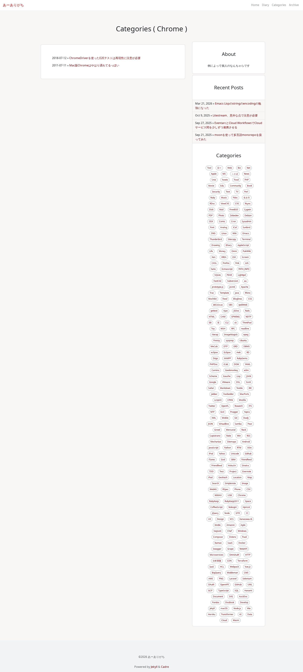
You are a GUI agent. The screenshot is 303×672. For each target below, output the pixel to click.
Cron (233, 221)
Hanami (248, 590)
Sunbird (246, 227)
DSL (238, 382)
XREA (223, 257)
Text (228, 191)
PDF (211, 215)
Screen (245, 257)
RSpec (225, 489)
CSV (248, 489)
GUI (222, 411)
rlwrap (215, 334)
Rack (243, 429)
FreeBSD (234, 209)
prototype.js (217, 286)
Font (212, 227)
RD (248, 352)
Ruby (212, 197)
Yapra (247, 411)
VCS (232, 519)
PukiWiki (247, 251)
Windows (242, 530)
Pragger (234, 411)
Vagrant (217, 530)
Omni (234, 251)
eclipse (214, 352)
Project (233, 471)
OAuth (211, 584)
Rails (247, 310)
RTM (239, 447)
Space (248, 501)
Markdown (225, 388)
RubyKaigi (214, 501)
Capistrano (215, 435)
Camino (215, 370)
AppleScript (243, 245)
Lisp (238, 376)
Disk (211, 209)
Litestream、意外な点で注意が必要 (235, 115)
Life (211, 251)
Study (246, 417)
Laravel (233, 578)
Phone (237, 489)
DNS (213, 233)
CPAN (230, 400)
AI (240, 614)
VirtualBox (224, 423)
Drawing (215, 245)
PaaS (244, 536)
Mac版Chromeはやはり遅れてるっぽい (94, 65)
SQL (236, 590)
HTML (212, 316)
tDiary (229, 245)
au (245, 280)
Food (236, 179)
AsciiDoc (243, 596)
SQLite (217, 274)
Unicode (235, 453)
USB (230, 495)
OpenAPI (224, 584)
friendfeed (246, 459)
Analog (223, 227)
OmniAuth (234, 554)
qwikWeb (242, 304)
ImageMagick (230, 334)
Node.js (237, 608)
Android (246, 441)
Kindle (218, 525)
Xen (213, 257)
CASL (214, 263)
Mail (221, 209)
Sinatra (245, 465)
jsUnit (232, 286)
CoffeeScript (216, 507)
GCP (210, 590)
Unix (214, 179)
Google (212, 382)
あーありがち (13, 5)
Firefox (226, 263)
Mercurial (230, 429)
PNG (221, 578)
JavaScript (213, 447)
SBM (233, 459)
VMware (226, 382)
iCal (235, 227)
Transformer (227, 614)
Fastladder (228, 394)
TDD (211, 471)
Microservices (216, 554)
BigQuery (216, 572)
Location (237, 477)
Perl (246, 191)
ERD (236, 346)
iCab (226, 364)
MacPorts (244, 394)
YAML (247, 364)
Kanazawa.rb (246, 519)
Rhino (247, 292)
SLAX (248, 382)
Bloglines (237, 298)
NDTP (248, 316)
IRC (250, 388)
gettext (214, 310)
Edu (222, 185)
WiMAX (218, 495)
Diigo (215, 358)
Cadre (165, 667)
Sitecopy (232, 239)
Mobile (225, 417)
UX (209, 519)
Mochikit (212, 298)
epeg (245, 334)
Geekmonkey (231, 370)
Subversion (232, 280)
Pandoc (215, 602)
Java (237, 292)
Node (227, 513)
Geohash (222, 477)
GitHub (238, 584)
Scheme (213, 376)
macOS (224, 608)
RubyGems (242, 358)
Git (235, 417)
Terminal (246, 239)
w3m (246, 370)
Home (255, 5)
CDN (229, 560)
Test (222, 471)
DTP (226, 346)
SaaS (230, 542)
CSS (250, 298)
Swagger (217, 548)
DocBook (229, 602)
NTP (212, 411)
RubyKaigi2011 (232, 501)
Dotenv (232, 536)
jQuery (215, 513)
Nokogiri (232, 507)
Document (218, 596)
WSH (223, 328)
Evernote (246, 471)
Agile (243, 525)
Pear (250, 423)
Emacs (246, 233)
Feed (225, 298)
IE (218, 322)
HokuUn (232, 465)
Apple (214, 173)
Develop (244, 602)
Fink (237, 263)
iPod (211, 453)
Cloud (224, 620)
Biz (239, 167)
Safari (211, 388)
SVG (231, 596)
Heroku (211, 614)
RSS (248, 435)
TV (237, 191)
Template (224, 292)
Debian (248, 215)
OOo (249, 447)
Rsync (248, 203)
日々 (219, 167)
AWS (210, 578)
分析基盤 (217, 560)
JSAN (248, 376)
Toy (213, 328)
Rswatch (239, 405)
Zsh (234, 257)
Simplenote (230, 483)
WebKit (213, 489)
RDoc (212, 203)
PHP (247, 179)
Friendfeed (216, 465)
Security (216, 191)
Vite (249, 608)
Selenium (247, 578)
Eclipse (227, 352)
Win (239, 435)
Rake (228, 435)
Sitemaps (231, 441)
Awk (239, 352)
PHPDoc (214, 364)
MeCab (214, 346)
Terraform (243, 560)
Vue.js (248, 566)
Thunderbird (216, 239)
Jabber (214, 394)
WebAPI (243, 548)
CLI (226, 322)
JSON (210, 423)
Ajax (225, 310)
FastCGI (217, 280)
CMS (246, 572)
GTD (238, 513)
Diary (265, 5)
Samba (238, 423)
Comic (222, 221)
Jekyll (212, 608)
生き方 (247, 197)
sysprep (230, 340)
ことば (235, 173)
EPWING (235, 316)
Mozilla (242, 400)
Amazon (231, 525)
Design (220, 519)
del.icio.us (218, 304)
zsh (246, 263)
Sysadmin (246, 221)
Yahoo (222, 453)
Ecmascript (227, 269)
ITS (250, 405)
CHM (223, 316)
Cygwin (247, 209)
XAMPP (227, 358)
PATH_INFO (243, 269)
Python (227, 447)
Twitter (211, 405)
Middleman (232, 572)
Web (229, 167)
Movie (211, 185)
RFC (233, 328)
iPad (210, 477)
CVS (237, 203)
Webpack (234, 566)
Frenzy (216, 340)
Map (249, 477)
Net (248, 167)
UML (250, 584)
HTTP (247, 554)
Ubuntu (243, 340)
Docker (241, 542)
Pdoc (235, 197)
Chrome (242, 495)
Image (245, 483)
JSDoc (236, 310)
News (246, 173)
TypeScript (223, 590)
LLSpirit (217, 400)
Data (249, 614)
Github (248, 453)
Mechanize (215, 441)
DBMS (247, 346)
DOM (236, 364)
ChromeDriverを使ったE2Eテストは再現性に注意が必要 (105, 58)
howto (225, 179)
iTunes (212, 459)
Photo (221, 215)
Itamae (218, 542)
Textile (239, 388)
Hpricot (246, 507)
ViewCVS (225, 203)
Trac (212, 292)
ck (235, 322)
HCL (222, 566)
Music (224, 197)
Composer (218, 536)
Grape (230, 548)
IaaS (212, 566)
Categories (279, 5)
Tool (209, 167)
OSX (211, 221)
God (223, 459)
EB (210, 322)
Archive (294, 5)
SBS (231, 304)
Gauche (227, 376)
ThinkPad (247, 322)
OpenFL (225, 405)
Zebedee (234, 215)
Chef (229, 530)
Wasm (236, 620)
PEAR (229, 274)
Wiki (235, 233)
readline (245, 328)
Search (215, 483)
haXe (213, 269)
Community (235, 185)
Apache (244, 286)
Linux (224, 233)
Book (249, 185)
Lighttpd (242, 274)
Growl (217, 429)
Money (222, 251)
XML (214, 417)
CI (247, 513)
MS (224, 173)
